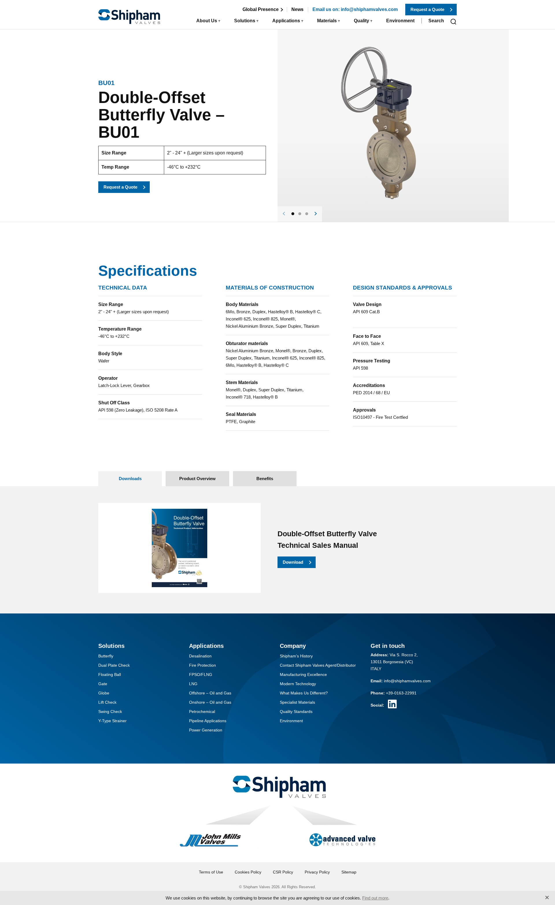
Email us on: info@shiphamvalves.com (355, 9)
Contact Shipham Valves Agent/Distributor (318, 665)
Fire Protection (202, 665)
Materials (327, 20)
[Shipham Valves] (129, 13)
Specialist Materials (297, 702)
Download (293, 562)
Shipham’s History (296, 656)
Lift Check (107, 702)
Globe (103, 693)
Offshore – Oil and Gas (210, 693)
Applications (286, 20)
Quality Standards (296, 711)
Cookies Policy (248, 872)
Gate (102, 683)
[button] (292, 213)
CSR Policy (283, 872)
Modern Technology (298, 683)
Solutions (244, 20)
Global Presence (261, 9)
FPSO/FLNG (200, 674)
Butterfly (105, 656)
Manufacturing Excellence (303, 674)
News (297, 9)
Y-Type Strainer (112, 720)
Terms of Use (211, 872)
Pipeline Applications (207, 720)
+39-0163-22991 (401, 693)
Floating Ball (109, 674)
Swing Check (110, 711)
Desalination (200, 656)
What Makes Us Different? (304, 693)
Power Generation (205, 730)
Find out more (375, 897)
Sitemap (348, 872)
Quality (361, 20)
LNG (193, 683)
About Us (206, 20)
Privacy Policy (317, 872)
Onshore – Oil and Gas (210, 702)
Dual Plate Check (114, 665)
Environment (400, 20)
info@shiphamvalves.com (407, 681)
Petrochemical (202, 711)
